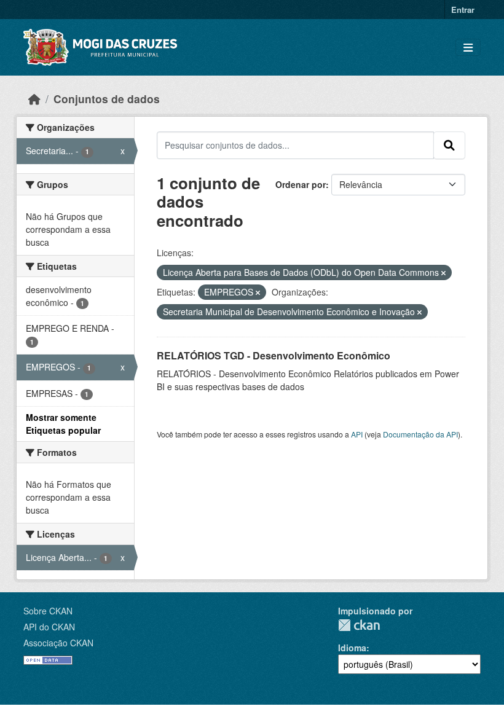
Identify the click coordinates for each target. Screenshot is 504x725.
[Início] (34, 98)
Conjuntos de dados (106, 98)
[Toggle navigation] (468, 48)
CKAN (359, 625)
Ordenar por (300, 184)
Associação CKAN (58, 643)
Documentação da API (420, 434)
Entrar (462, 9)
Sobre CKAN (48, 611)
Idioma (352, 647)
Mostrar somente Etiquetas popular (63, 423)
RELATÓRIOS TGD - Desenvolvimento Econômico (273, 355)
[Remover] (443, 273)
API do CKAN (49, 627)
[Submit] (449, 145)
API (357, 434)
